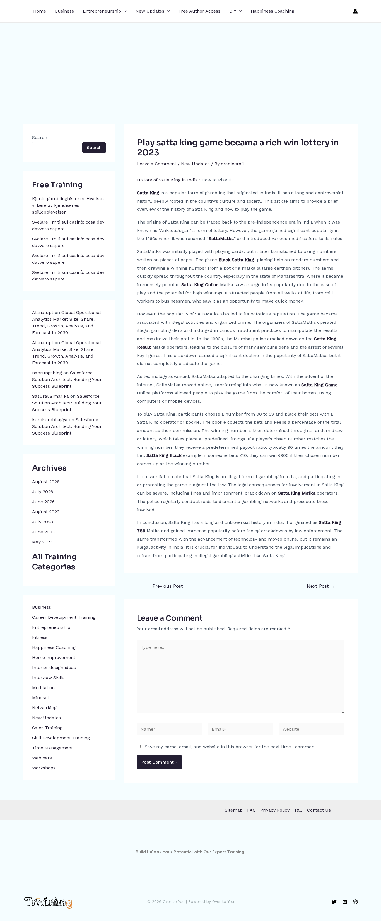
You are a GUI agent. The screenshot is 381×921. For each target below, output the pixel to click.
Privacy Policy (275, 810)
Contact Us (319, 810)
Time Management (52, 747)
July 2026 (42, 491)
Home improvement (53, 657)
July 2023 (42, 521)
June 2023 (43, 531)
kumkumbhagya (49, 419)
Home (39, 11)
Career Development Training (63, 617)
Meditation (43, 687)
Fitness (39, 637)
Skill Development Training (61, 737)
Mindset (40, 697)
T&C (298, 810)
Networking (44, 707)
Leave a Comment (156, 163)
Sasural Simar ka (50, 396)
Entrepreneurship (102, 11)
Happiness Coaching (272, 11)
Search (39, 137)
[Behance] (344, 901)
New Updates (150, 11)
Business (64, 11)
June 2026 (43, 501)
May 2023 (42, 542)
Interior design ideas (54, 667)
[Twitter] (334, 901)
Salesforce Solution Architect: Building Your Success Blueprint (67, 379)
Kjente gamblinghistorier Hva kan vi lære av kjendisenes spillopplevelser (68, 205)
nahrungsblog (47, 372)
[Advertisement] (190, 64)
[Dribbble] (355, 901)
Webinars (42, 758)
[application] (124, 11)
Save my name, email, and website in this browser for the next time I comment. (231, 746)
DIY (232, 11)
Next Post (321, 586)
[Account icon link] (355, 11)
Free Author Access (199, 11)
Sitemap (234, 810)
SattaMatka (221, 238)
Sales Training (47, 727)
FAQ (251, 810)
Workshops (44, 768)
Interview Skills (48, 677)
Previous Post (164, 586)
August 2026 (45, 481)
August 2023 (45, 511)
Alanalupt (42, 312)
